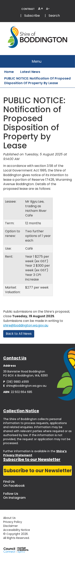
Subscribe (32, 15)
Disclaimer (10, 526)
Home (9, 71)
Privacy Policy (12, 522)
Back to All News (19, 333)
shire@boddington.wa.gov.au (25, 325)
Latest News (30, 71)
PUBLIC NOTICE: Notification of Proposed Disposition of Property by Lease (37, 80)
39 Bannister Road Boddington (24, 371)
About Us (9, 518)
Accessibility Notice (16, 530)
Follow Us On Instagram (14, 495)
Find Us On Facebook (14, 483)
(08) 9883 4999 (16, 382)
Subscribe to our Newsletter (38, 470)
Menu (36, 61)
